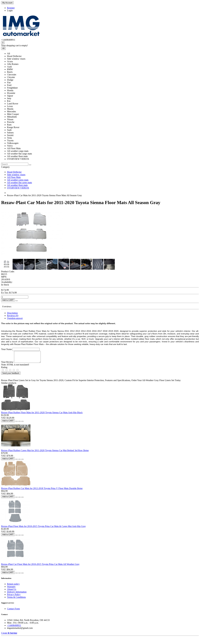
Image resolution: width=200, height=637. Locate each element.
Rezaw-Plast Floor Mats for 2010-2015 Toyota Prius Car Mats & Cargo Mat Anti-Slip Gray (43, 526)
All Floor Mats (14, 177)
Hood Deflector (14, 172)
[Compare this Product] (67, 258)
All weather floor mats (17, 185)
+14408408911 (14, 625)
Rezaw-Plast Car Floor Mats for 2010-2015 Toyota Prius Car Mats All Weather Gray (40, 564)
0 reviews (6, 306)
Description (12, 313)
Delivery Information (17, 592)
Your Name (6, 349)
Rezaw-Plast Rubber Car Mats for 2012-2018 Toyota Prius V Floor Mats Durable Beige (42, 488)
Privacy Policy (13, 594)
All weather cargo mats (17, 180)
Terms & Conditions (16, 597)
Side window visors (16, 174)
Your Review (7, 362)
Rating (4, 367)
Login (10, 10)
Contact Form (13, 608)
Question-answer (15, 318)
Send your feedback (10, 373)
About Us (11, 589)
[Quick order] (16, 300)
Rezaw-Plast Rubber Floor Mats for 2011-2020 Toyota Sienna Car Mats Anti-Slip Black (42, 412)
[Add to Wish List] (64, 258)
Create (9, 633)
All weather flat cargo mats (19, 182)
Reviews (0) (12, 315)
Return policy (13, 584)
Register (11, 8)
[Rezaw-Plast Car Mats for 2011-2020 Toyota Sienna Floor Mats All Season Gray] (32, 257)
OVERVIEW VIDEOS (18, 188)
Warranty (11, 586)
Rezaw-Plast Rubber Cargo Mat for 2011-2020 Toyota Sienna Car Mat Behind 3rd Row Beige (45, 450)
